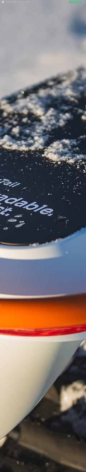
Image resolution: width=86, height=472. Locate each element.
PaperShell (43, 245)
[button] (75, 1)
